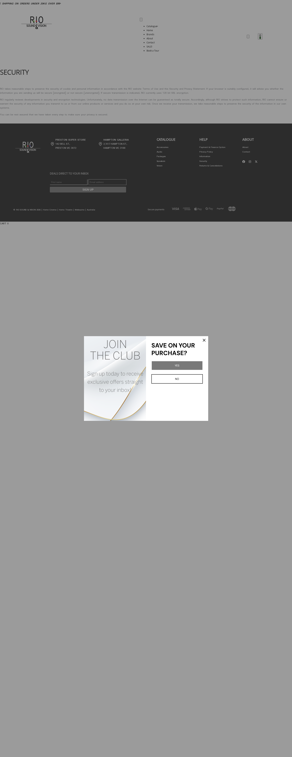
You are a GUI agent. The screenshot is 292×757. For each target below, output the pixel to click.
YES (177, 365)
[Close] (204, 340)
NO (177, 379)
